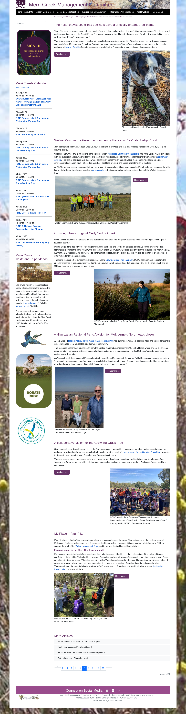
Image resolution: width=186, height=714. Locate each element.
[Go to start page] (56, 667)
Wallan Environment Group (87, 546)
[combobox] (31, 23)
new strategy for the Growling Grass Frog (142, 452)
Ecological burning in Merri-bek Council (74, 647)
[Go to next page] (107, 667)
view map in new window (142, 695)
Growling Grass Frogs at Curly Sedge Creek (85, 233)
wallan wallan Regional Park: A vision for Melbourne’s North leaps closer (104, 334)
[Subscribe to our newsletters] (34, 52)
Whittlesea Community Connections (123, 154)
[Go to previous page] (59, 667)
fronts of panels (30, 303)
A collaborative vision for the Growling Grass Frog (88, 442)
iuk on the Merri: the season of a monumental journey (81, 653)
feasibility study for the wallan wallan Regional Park (90, 341)
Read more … (62, 54)
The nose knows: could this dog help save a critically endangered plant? (104, 24)
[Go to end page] (110, 667)
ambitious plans (99, 170)
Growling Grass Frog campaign (119, 260)
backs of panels (22, 306)
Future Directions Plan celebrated (72, 658)
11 (103, 668)
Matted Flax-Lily (72, 47)
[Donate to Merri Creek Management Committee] (34, 380)
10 (98, 668)
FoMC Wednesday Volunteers (30, 134)
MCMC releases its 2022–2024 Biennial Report (78, 642)
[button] (29, 12)
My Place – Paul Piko (68, 533)
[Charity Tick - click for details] (31, 431)
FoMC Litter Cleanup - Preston (31, 213)
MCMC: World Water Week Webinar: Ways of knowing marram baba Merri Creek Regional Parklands (33, 102)
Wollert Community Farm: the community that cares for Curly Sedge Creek (106, 140)
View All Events (22, 88)
